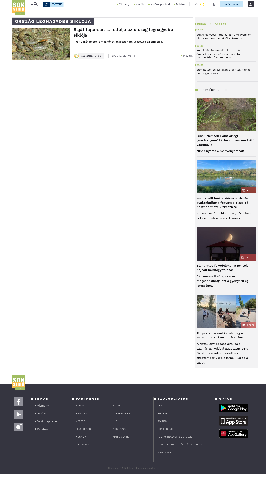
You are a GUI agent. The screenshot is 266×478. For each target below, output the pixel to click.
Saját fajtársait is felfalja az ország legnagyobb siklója (123, 32)
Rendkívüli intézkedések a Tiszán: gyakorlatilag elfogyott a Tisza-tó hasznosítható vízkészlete (223, 203)
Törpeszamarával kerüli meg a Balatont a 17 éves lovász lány (220, 335)
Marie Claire (121, 436)
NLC (115, 421)
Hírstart (81, 413)
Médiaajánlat (166, 452)
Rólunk (162, 421)
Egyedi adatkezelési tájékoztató (180, 444)
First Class (83, 429)
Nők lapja (119, 429)
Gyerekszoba (121, 413)
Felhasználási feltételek (175, 436)
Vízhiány (124, 4)
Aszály (140, 4)
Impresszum (165, 429)
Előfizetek (232, 4)
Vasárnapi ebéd (160, 4)
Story (116, 405)
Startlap (81, 405)
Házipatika (82, 444)
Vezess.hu (82, 421)
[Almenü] (34, 4)
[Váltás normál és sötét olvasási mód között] (214, 4)
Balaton (181, 4)
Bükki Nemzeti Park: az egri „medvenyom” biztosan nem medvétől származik (226, 140)
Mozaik (188, 55)
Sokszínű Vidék (91, 55)
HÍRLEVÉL (163, 413)
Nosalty (81, 436)
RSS (160, 405)
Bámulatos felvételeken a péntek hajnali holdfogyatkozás (222, 268)
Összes (220, 24)
